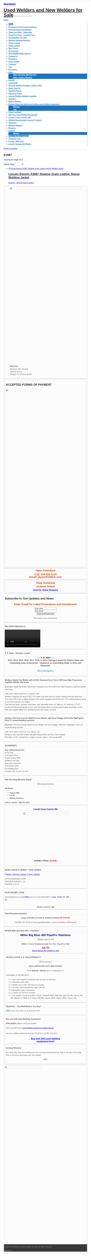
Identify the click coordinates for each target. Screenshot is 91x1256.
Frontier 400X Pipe (16, 141)
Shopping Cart (14, 139)
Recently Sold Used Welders (20, 30)
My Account (13, 51)
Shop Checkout (14, 112)
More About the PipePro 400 (45, 951)
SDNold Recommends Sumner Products (25, 120)
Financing (12, 59)
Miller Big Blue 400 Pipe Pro (24, 75)
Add (15, 109)
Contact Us (13, 56)
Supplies (12, 99)
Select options (28, 183)
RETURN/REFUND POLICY (19, 54)
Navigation (10, 4)
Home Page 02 (14, 88)
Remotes (12, 128)
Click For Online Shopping (45, 590)
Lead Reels (13, 83)
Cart (10, 67)
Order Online (13, 62)
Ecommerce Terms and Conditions (22, 27)
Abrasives (12, 123)
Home (10, 24)
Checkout (12, 64)
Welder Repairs (14, 101)
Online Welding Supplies (18, 136)
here (54, 897)
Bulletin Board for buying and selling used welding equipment (34, 104)
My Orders (12, 70)
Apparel (11, 131)
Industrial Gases (15, 94)
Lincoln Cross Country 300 (19, 117)
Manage (16, 107)
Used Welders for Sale (17, 38)
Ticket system (14, 43)
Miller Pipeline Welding (22, 78)
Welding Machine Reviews (19, 40)
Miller (10, 72)
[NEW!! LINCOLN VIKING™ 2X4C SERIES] (22, 874)
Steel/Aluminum (15, 91)
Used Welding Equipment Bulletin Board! (38, 1028)
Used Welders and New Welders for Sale (43, 12)
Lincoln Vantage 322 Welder (19, 144)
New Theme (13, 48)
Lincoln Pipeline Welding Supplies (22, 96)
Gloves (16, 133)
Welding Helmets (15, 125)
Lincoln (11, 80)
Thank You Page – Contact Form (21, 35)
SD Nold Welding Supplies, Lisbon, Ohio (25, 85)
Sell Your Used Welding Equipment (22, 115)
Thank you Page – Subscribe (20, 32)
